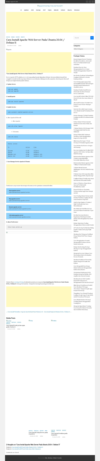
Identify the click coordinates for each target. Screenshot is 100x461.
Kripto (49, 10)
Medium (50, 458)
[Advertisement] (50, 22)
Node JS (8, 323)
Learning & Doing (19, 282)
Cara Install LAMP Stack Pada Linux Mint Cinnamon (26, 449)
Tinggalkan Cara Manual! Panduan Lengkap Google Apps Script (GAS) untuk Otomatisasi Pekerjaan (83, 295)
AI (21, 10)
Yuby (46, 458)
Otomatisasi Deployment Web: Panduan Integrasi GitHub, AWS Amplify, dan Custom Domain (82, 274)
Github (55, 458)
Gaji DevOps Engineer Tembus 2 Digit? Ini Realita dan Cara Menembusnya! (83, 204)
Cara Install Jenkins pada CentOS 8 (59, 434)
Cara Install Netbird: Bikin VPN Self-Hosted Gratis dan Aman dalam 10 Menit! (84, 98)
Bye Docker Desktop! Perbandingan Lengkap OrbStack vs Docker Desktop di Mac (83, 77)
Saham (63, 10)
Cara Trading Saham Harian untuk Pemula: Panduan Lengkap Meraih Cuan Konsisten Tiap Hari (83, 197)
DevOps (38, 10)
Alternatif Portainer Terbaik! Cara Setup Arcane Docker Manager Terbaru (83, 104)
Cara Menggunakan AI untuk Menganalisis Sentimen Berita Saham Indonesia (82, 242)
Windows (77, 10)
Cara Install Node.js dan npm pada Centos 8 (15, 326)
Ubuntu (70, 10)
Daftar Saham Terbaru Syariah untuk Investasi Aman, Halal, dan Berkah (83, 123)
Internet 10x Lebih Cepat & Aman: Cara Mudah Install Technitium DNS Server (84, 110)
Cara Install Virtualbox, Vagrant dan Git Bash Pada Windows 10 (24, 312)
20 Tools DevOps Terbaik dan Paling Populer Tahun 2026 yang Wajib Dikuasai (84, 229)
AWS (32, 10)
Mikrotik (56, 10)
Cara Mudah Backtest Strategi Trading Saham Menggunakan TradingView (82, 301)
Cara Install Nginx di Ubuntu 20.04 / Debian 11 (57, 312)
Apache (8, 37)
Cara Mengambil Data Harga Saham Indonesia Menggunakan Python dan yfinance (83, 267)
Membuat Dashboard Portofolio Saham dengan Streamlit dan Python (83, 261)
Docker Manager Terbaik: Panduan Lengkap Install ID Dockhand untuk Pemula (83, 117)
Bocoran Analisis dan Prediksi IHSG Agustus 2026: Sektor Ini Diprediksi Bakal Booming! (83, 151)
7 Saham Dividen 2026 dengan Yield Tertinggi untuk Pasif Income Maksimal (83, 129)
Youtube (59, 458)
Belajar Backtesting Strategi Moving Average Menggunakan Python (82, 248)
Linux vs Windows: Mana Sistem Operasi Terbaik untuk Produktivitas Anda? (82, 184)
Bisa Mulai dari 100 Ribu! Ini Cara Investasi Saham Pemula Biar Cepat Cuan (83, 210)
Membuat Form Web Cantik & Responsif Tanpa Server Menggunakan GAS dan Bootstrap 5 (84, 280)
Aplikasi (26, 10)
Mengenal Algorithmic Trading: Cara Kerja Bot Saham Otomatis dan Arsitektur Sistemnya (83, 307)
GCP (44, 10)
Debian (13, 37)
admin (19, 45)
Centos (8, 322)
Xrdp (46, 430)
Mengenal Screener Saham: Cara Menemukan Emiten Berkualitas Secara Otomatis (83, 255)
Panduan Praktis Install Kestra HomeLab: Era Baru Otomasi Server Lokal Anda (82, 91)
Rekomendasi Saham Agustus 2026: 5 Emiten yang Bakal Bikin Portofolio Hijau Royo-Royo (83, 158)
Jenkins (53, 431)
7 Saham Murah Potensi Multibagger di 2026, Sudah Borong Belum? (83, 169)
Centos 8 (13, 322)
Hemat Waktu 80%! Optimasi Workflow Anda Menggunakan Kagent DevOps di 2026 (82, 136)
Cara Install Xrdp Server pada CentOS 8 (38, 433)
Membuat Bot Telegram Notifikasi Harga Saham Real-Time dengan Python (83, 235)
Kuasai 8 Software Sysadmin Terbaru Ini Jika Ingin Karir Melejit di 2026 (83, 191)
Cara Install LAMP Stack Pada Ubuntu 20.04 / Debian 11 (27, 447)
